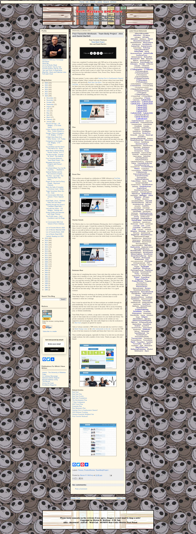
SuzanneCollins (136, 328)
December (50, 98)
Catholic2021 (141, 105)
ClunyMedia (138, 126)
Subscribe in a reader (50, 331)
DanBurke (137, 129)
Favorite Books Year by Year (51, 67)
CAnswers (134, 64)
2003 (46, 272)
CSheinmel (145, 66)
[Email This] (73, 478)
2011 (46, 255)
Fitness (80, 470)
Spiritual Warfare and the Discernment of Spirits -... (55, 173)
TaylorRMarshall (139, 333)
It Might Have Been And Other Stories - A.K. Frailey (55, 138)
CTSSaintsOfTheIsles (142, 91)
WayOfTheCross (141, 347)
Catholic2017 (135, 102)
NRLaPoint (136, 258)
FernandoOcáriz (135, 166)
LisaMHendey (146, 227)
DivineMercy (142, 137)
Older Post (121, 498)
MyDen (150, 256)
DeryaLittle (133, 135)
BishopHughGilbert (145, 60)
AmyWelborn (147, 44)
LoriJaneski (148, 229)
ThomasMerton (147, 340)
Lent (142, 226)
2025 (46, 85)
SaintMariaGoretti (135, 302)
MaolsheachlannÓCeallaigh (141, 236)
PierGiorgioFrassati (137, 270)
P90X (148, 263)
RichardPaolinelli (147, 292)
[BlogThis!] (75, 478)
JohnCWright (146, 208)
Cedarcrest (149, 121)
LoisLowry (140, 229)
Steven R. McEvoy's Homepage (52, 60)
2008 (46, 262)
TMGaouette (145, 331)
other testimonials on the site (101, 329)
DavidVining (137, 133)
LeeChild (136, 226)
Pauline (136, 267)
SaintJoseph (146, 300)
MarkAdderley (146, 240)
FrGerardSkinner (136, 170)
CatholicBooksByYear (142, 115)
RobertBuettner (136, 293)
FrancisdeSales (142, 177)
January (49, 121)
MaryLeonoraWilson (137, 245)
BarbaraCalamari (137, 57)
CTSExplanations (141, 82)
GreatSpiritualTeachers (141, 190)
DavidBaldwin (146, 131)
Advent (150, 39)
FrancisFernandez (141, 176)
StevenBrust (147, 324)
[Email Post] (110, 475)
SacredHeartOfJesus (137, 297)
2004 (46, 270)
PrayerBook (145, 277)
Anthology (146, 48)
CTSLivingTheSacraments (141, 87)
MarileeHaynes (136, 240)
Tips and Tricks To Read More (52, 70)
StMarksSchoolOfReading (141, 320)
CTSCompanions (141, 75)
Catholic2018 (147, 102)
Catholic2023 (141, 109)
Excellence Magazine (49, 385)
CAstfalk (142, 64)
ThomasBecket (148, 338)
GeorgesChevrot (135, 184)
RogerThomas (147, 293)
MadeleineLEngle (145, 233)
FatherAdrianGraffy (145, 154)
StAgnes (144, 317)
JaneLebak (148, 201)
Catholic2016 (146, 100)
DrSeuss (137, 142)
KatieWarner (137, 222)
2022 (46, 91)
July (48, 109)
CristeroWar (136, 128)
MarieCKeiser (147, 238)
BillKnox (135, 60)
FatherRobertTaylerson (137, 161)
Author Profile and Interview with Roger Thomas (55, 213)
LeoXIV (148, 226)
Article (147, 51)
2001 (46, 277)
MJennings (142, 231)
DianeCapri (149, 135)
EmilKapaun (146, 147)
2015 (46, 247)
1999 (46, 281)
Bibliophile (149, 59)
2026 (46, 83)
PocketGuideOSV (145, 272)
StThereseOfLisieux (145, 322)
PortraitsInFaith (146, 275)
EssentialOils (136, 153)
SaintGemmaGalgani (146, 299)
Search (106, 2)
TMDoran (136, 331)
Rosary (137, 295)
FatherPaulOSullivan (141, 160)
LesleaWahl (136, 227)
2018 (46, 240)
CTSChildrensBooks (141, 71)
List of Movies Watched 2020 (55, 230)
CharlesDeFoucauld (147, 122)
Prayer (136, 277)
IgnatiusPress (146, 193)
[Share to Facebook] (80, 478)
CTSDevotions (141, 80)
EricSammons (138, 151)
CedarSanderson (138, 121)
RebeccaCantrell (138, 288)
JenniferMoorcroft (138, 204)
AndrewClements (146, 46)
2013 (46, 251)
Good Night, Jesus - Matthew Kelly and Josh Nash (55, 201)
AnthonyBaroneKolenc (141, 49)
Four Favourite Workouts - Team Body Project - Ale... (55, 159)
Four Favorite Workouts (80, 416)
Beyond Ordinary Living (50, 379)
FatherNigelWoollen (142, 158)
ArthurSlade (138, 51)
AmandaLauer (136, 44)
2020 (46, 96)
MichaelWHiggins (136, 252)
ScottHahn (146, 311)
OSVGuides (148, 261)
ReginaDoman (135, 292)
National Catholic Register (50, 378)
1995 (46, 290)
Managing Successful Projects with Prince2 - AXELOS (54, 164)
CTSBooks (148, 69)
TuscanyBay (137, 344)
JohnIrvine (148, 209)
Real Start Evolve (78, 396)
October (49, 102)
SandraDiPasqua (146, 306)
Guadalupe (134, 192)
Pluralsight (135, 272)
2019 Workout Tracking (80, 412)
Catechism (136, 100)
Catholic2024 (141, 111)
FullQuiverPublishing (141, 179)
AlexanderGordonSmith (141, 41)
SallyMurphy (135, 306)
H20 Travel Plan (77, 404)
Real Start (78, 323)
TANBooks (146, 329)
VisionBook (147, 344)
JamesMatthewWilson (137, 201)
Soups (138, 317)
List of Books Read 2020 (54, 234)
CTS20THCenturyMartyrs (141, 67)
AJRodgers (138, 37)
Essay (147, 151)
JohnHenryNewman (137, 209)
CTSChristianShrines (142, 73)
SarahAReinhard (141, 308)
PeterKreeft (136, 268)
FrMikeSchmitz (141, 172)
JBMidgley (143, 195)
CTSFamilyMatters (136, 84)
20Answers (137, 35)
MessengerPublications (141, 249)
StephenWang (136, 324)
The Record (46, 381)
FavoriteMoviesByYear (141, 165)
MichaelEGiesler (148, 250)
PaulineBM (145, 267)
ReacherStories (141, 286)
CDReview (149, 64)
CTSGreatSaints (135, 85)
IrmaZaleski (134, 195)
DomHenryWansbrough (138, 138)
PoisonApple (145, 274)
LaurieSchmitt (149, 224)
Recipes (148, 288)
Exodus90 (135, 154)
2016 (46, 245)
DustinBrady (145, 142)
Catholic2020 (147, 104)
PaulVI (150, 265)
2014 (46, 249)
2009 (46, 260)
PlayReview (149, 270)
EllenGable (137, 147)
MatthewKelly (135, 247)
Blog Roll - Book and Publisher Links (54, 72)
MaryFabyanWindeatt (142, 243)
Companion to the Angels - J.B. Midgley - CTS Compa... (54, 142)
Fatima (133, 163)
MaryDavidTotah (146, 241)
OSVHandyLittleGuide (139, 263)
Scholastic (137, 311)
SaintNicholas (137, 304)
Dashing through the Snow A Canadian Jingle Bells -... (55, 205)
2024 (46, 87)
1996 (46, 287)
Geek (150, 181)
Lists (134, 229)
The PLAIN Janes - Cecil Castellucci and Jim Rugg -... (55, 218)
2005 (46, 268)
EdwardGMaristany (136, 145)
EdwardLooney (148, 145)
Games (144, 181)
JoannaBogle (137, 208)
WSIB (141, 345)
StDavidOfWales (138, 319)
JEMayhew (137, 197)
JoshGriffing (134, 215)
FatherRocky (149, 161)
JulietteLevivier (145, 217)
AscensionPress (136, 53)
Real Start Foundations (79, 398)
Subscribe (54, 350)
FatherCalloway (137, 156)
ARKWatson (143, 39)
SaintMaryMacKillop (147, 302)
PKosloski (135, 265)
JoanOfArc (145, 206)
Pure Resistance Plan (79, 408)
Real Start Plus (77, 394)
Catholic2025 (136, 113)
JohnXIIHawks (147, 211)
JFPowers (146, 197)
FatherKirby (146, 156)
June (48, 111)
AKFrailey (145, 37)
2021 (46, 94)
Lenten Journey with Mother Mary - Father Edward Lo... (55, 130)
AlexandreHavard (135, 42)
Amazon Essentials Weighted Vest (83, 414)
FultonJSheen (136, 181)
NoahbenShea (139, 259)
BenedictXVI (135, 59)
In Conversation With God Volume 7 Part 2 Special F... (55, 196)
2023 (46, 89)
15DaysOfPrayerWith (142, 33)
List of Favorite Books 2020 (55, 232)
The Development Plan (79, 400)
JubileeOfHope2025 (146, 215)
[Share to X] (78, 478)
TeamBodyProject (102, 470)
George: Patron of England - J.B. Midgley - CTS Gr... (55, 134)
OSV (147, 259)
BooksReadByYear (146, 62)
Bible (142, 59)
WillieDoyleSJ (139, 351)
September (50, 104)
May (48, 113)
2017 (46, 243)
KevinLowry (134, 224)
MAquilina (134, 231)
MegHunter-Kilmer (147, 247)
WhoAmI (150, 349)
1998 (46, 283)
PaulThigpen (142, 265)
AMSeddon (134, 39)
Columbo (146, 126)
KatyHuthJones (146, 222)
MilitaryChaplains (136, 254)
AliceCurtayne (148, 42)
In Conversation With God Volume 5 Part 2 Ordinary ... (55, 223)
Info (87, 2)
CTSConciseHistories (141, 77)
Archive (113, 2)
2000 (46, 279)
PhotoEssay (146, 268)
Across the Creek (48, 383)
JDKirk (150, 195)
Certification (134, 122)
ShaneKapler (147, 313)
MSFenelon (136, 233)
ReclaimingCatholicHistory (142, 290)
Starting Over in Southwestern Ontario (110, 78)
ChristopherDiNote (137, 124)
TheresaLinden (136, 338)
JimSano (148, 204)
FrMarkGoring (147, 170)
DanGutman (145, 129)
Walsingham (148, 345)
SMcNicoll (145, 295)
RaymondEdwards (141, 285)
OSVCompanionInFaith (137, 261)
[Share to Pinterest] (82, 478)
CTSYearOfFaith (135, 96)
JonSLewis (134, 213)
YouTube (75, 84)
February (50, 119)
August (49, 106)
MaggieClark (135, 235)
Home (82, 2)
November (50, 100)
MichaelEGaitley (135, 250)
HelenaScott (136, 193)
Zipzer (147, 351)
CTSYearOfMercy (147, 96)
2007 (46, 264)
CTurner (147, 98)
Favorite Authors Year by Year (52, 68)
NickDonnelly (146, 258)
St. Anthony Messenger (50, 376)
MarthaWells (136, 242)
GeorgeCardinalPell (142, 183)
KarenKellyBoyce (146, 218)
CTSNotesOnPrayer (137, 89)
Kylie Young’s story (81, 329)
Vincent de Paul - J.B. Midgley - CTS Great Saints (53, 125)
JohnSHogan (137, 211)
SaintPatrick (146, 304)
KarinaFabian (136, 220)
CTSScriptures (142, 93)
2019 (46, 238)
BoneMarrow (135, 62)
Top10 (133, 342)
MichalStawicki (148, 252)
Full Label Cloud (47, 74)
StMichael (134, 322)
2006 (46, 266)
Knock (141, 224)
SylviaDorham (137, 329)
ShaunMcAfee (134, 315)
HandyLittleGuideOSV (146, 192)
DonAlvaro (150, 138)
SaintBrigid (149, 297)
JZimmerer (145, 199)
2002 (46, 275)
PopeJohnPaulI (136, 275)
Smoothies (150, 315)
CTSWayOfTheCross (142, 94)
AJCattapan (146, 35)
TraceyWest (141, 342)
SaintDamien (135, 299)
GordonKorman (145, 186)
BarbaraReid (148, 57)
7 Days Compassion (78, 402)
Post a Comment (81, 489)
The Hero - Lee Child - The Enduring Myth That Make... (54, 177)
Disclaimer (45, 61)
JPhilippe (138, 199)
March (49, 117)
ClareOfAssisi (147, 124)
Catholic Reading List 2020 (55, 236)
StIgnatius (148, 319)
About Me (45, 63)
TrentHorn (149, 342)
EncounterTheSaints (141, 149)
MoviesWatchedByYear (138, 256)
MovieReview (148, 254)
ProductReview (89, 470)
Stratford (137, 326)
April (48, 115)
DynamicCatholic (142, 144)
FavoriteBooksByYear (145, 163)
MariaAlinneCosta (136, 238)
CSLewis (137, 66)
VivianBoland (134, 345)
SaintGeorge (137, 300)
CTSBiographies (136, 69)
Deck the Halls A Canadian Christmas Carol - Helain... (55, 188)
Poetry (137, 274)
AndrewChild (135, 46)
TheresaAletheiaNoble (142, 336)
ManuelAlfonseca (146, 235)
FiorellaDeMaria (147, 167)
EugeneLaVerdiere (146, 152)
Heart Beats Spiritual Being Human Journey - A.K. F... (55, 151)
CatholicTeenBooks (142, 117)
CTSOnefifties (148, 89)
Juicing (136, 217)
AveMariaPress (141, 55)
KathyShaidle (147, 220)
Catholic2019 (135, 104)
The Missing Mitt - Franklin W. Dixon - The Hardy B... (55, 155)
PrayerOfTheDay (141, 279)
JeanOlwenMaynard (137, 202)
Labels (99, 2)
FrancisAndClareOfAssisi (141, 174)
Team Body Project (98, 42)
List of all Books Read (49, 65)
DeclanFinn (146, 133)
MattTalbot (148, 245)
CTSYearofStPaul (138, 98)
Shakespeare (137, 313)
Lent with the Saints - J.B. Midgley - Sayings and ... (55, 209)
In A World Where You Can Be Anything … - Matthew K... (56, 169)
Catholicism (141, 119)
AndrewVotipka (137, 48)
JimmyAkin (137, 206)
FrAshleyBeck (145, 168)
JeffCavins (149, 202)
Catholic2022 (141, 107)
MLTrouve (150, 231)
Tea (148, 333)
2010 (46, 257)
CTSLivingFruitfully (148, 85)
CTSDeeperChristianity (141, 78)
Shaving (143, 315)
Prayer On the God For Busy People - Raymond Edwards (55, 183)
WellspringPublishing (138, 349)
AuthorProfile (148, 53)
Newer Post (75, 498)
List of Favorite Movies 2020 (55, 228)
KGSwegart (135, 218)
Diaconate (141, 135)
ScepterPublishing (141, 309)
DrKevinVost (149, 140)
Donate (93, 2)
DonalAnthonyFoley (136, 140)
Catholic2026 (148, 113)
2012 (46, 253)
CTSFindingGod (148, 84)
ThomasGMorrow (136, 340)
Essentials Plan (77, 406)
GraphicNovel (142, 188)
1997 (46, 285)
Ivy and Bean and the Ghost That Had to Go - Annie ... (55, 147)
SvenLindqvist (147, 328)
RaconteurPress (142, 283)
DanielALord (137, 131)
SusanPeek (145, 326)
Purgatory (148, 281)
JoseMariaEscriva (146, 213)
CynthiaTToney (146, 128)
